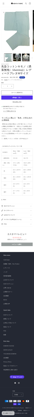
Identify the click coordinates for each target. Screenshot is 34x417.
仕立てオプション (8, 284)
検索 (4, 334)
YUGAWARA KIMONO (9, 354)
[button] (3, 3)
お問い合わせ (7, 287)
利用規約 (20, 410)
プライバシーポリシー (11, 410)
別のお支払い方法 (17, 101)
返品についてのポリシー (10, 365)
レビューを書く (17, 244)
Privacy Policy (7, 362)
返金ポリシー (29, 407)
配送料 (5, 79)
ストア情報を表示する (9, 111)
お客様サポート (7, 291)
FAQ (4, 331)
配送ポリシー (27, 410)
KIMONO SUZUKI (8, 346)
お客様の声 (6, 303)
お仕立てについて (8, 280)
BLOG (5, 299)
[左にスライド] (2, 58)
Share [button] (4, 199)
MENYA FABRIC (10, 407)
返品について (7, 327)
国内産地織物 (7, 276)
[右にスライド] (32, 58)
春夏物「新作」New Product (11, 264)
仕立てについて (7, 315)
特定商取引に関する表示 (10, 369)
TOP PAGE (6, 260)
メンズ (5, 272)
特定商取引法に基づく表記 (21, 413)
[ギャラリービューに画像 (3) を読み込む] (26, 57)
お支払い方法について (9, 322)
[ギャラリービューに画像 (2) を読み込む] (17, 57)
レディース (6, 268)
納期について (7, 319)
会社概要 (6, 296)
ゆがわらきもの (7, 350)
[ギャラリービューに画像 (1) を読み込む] (8, 57)
